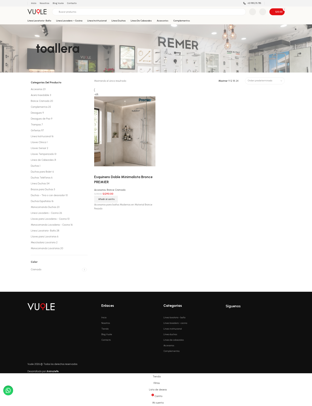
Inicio (103, 317)
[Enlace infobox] (252, 3)
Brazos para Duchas (42, 189)
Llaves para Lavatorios (43, 236)
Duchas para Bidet (41, 171)
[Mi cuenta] (263, 12)
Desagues (36, 112)
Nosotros (105, 323)
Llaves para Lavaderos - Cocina (49, 218)
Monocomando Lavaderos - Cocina (50, 224)
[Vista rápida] (98, 170)
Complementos (39, 106)
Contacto (106, 340)
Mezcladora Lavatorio (43, 242)
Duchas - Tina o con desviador (48, 195)
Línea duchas (170, 334)
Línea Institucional (41, 136)
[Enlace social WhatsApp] (282, 3)
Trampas (36, 124)
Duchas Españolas (41, 201)
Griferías (35, 130)
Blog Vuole (106, 334)
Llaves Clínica (38, 142)
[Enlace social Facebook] (270, 3)
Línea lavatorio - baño (174, 317)
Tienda (105, 328)
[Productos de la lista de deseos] (252, 12)
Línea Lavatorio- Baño (43, 230)
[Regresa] (32, 48)
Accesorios (36, 89)
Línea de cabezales (173, 340)
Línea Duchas (38, 183)
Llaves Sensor (38, 148)
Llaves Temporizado (42, 154)
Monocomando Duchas (43, 207)
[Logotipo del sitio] (38, 11)
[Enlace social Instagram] (274, 3)
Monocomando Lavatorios (45, 248)
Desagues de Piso (40, 118)
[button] (106, 199)
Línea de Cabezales (42, 159)
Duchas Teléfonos (40, 177)
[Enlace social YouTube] (278, 3)
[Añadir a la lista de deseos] (107, 170)
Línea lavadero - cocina (175, 323)
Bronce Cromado (40, 101)
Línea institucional (172, 328)
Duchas (35, 165)
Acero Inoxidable (40, 95)
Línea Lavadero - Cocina (45, 213)
